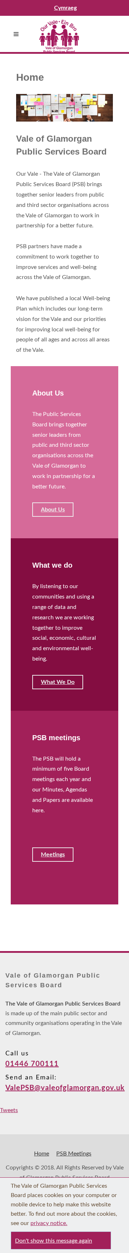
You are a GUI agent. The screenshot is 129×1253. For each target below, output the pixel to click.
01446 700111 (32, 1064)
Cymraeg (65, 8)
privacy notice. (48, 1223)
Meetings (53, 854)
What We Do (58, 682)
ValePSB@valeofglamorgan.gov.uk (65, 1088)
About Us (53, 509)
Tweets (9, 1110)
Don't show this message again (53, 1241)
